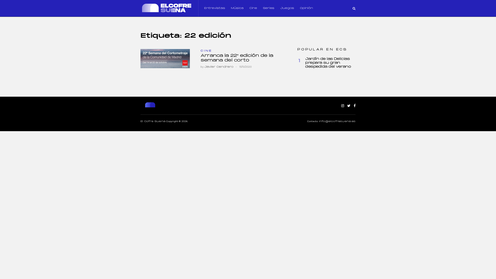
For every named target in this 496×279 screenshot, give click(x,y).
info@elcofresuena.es (337, 121)
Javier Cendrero (218, 66)
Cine (253, 8)
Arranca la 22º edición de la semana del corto (237, 58)
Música (237, 8)
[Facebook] (355, 106)
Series (268, 8)
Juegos (287, 8)
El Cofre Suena (152, 121)
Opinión (306, 8)
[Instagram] (342, 106)
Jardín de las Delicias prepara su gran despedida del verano (328, 63)
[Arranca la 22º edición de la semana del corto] (165, 58)
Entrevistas (214, 8)
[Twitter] (348, 106)
